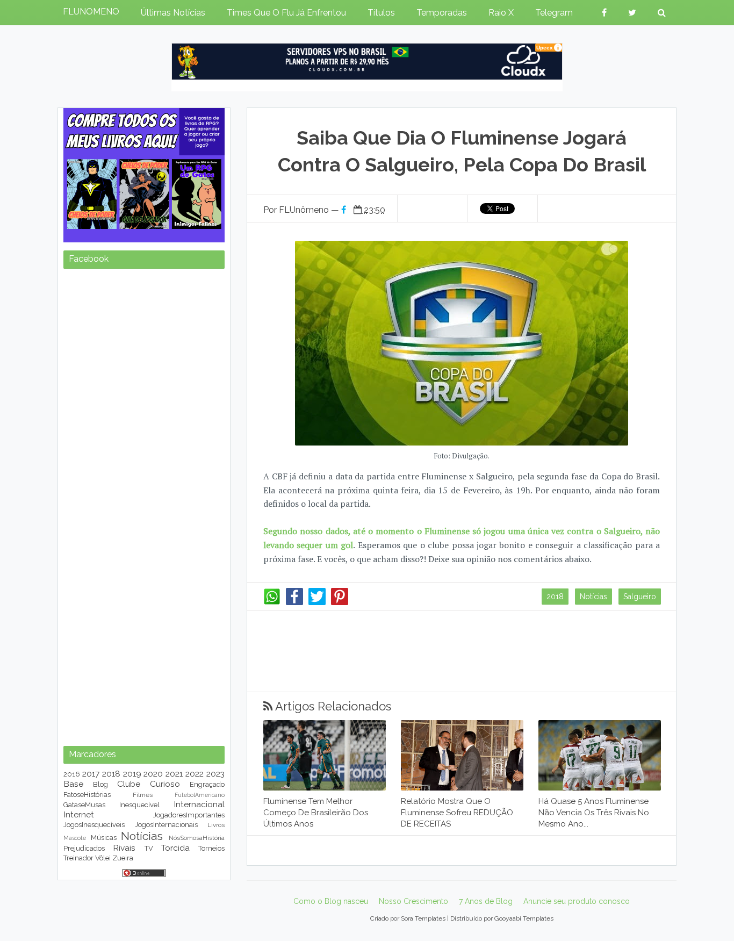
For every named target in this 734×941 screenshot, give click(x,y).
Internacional (199, 804)
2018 (555, 596)
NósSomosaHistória (197, 838)
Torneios (211, 848)
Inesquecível (139, 805)
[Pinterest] (339, 602)
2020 (153, 773)
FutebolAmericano (200, 795)
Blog (100, 784)
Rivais (124, 848)
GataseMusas (84, 805)
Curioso (165, 784)
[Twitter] (317, 602)
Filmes (143, 795)
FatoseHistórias (87, 795)
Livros (216, 825)
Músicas (104, 838)
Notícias (593, 596)
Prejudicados (84, 848)
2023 (215, 773)
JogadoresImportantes (189, 815)
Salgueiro (639, 596)
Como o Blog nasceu (330, 901)
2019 (132, 773)
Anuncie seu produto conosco (576, 901)
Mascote (74, 838)
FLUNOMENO (91, 11)
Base (73, 784)
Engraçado (207, 784)
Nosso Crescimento (413, 901)
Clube (128, 784)
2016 (71, 774)
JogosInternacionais (166, 825)
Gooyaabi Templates (523, 918)
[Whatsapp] (271, 602)
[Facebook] (294, 602)
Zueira (122, 858)
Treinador (78, 858)
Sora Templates (423, 918)
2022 (194, 773)
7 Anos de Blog (486, 901)
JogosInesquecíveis (94, 825)
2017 (90, 773)
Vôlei (103, 858)
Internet (78, 814)
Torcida (175, 848)
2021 (174, 773)
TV (149, 848)
